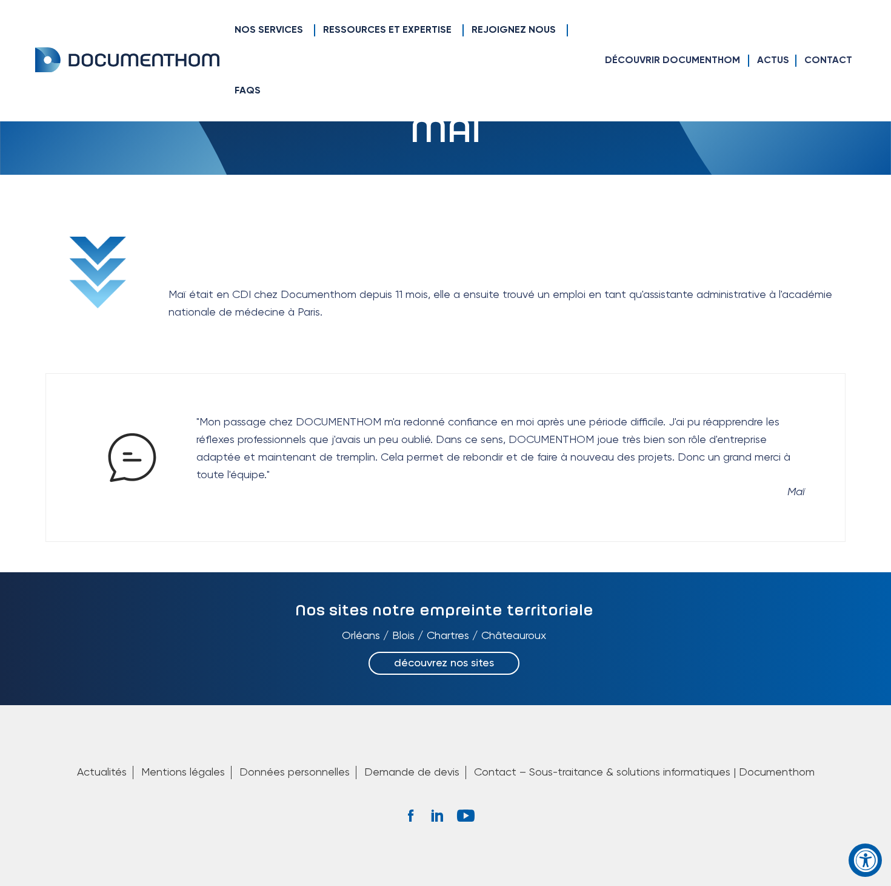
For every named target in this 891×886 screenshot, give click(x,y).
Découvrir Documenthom (672, 61)
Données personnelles (294, 772)
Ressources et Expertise (387, 30)
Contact (828, 61)
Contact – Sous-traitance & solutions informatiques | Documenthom (644, 772)
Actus (773, 61)
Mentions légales (183, 772)
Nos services (269, 30)
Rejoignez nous (514, 30)
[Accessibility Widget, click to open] (865, 860)
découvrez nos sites (444, 663)
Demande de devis (411, 772)
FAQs (248, 91)
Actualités (102, 772)
